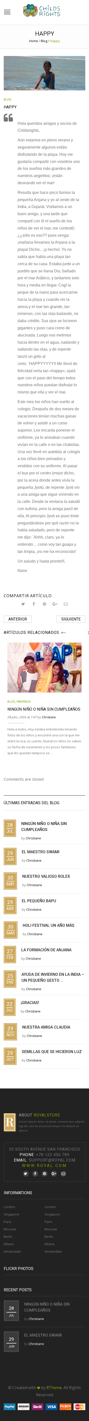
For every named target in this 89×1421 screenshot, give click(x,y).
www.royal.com (44, 1165)
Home (33, 41)
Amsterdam (12, 1251)
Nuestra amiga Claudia (46, 1027)
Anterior (17, 619)
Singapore (11, 1214)
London (9, 1207)
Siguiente (71, 619)
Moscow (10, 1229)
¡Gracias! (30, 1002)
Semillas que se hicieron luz (52, 1051)
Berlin (8, 1236)
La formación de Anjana (46, 950)
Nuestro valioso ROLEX (46, 876)
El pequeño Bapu (39, 901)
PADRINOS (24, 701)
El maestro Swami (40, 852)
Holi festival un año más (48, 925)
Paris (7, 1221)
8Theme (54, 1387)
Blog (44, 41)
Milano (9, 1244)
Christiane (49, 717)
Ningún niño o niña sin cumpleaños (43, 709)
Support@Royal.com (52, 1160)
